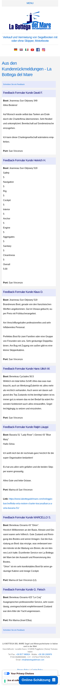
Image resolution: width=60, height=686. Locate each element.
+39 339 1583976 (45, 654)
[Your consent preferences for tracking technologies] (5, 681)
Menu (30, 3)
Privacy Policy (23, 670)
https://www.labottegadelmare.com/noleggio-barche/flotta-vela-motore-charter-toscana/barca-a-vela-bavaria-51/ (28, 503)
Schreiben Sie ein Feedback (14, 84)
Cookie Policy (37, 670)
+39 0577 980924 (23, 654)
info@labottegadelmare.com (33, 660)
